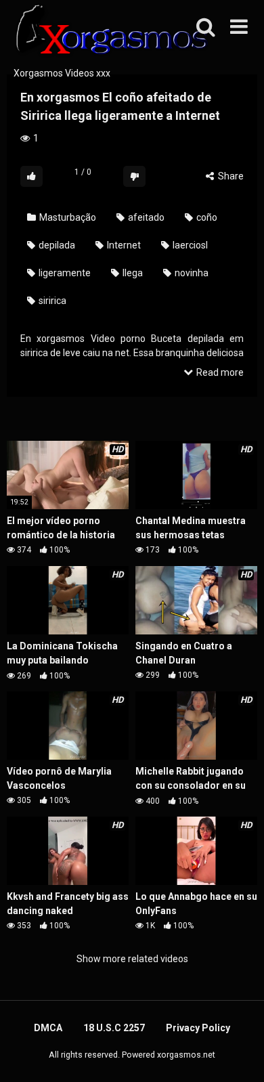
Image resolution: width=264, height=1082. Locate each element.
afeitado (145, 217)
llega (131, 272)
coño (205, 217)
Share (230, 176)
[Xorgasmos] (108, 33)
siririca (51, 300)
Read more (219, 372)
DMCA (48, 1027)
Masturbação (66, 217)
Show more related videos (132, 958)
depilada (56, 245)
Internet (123, 245)
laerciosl (189, 245)
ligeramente (64, 272)
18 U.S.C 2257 (114, 1027)
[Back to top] (239, 1054)
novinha (190, 272)
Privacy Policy (198, 1027)
